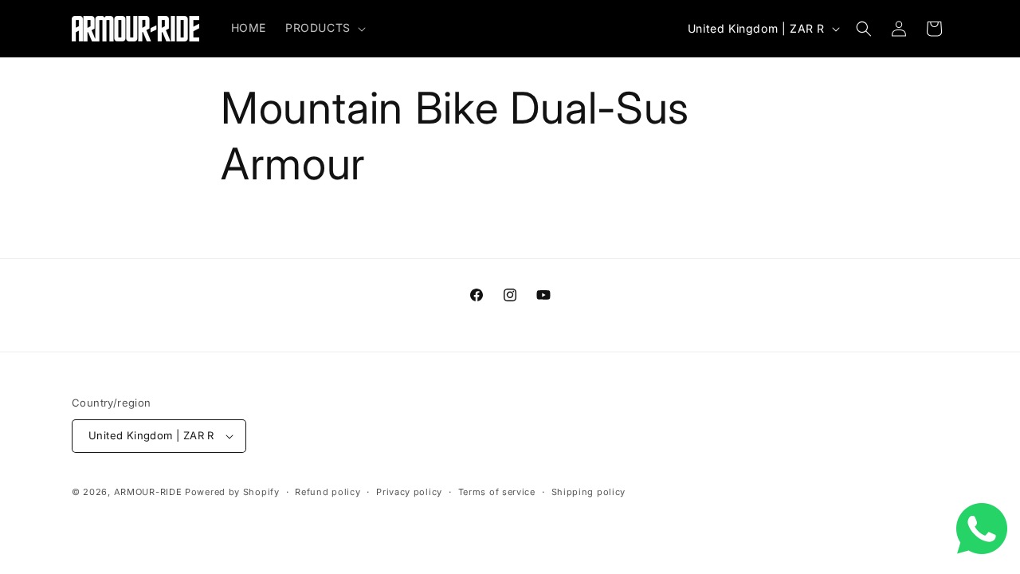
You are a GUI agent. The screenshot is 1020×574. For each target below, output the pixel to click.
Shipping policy (588, 491)
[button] (324, 28)
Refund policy (327, 491)
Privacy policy (409, 491)
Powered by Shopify (232, 491)
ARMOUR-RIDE (148, 491)
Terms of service (497, 491)
